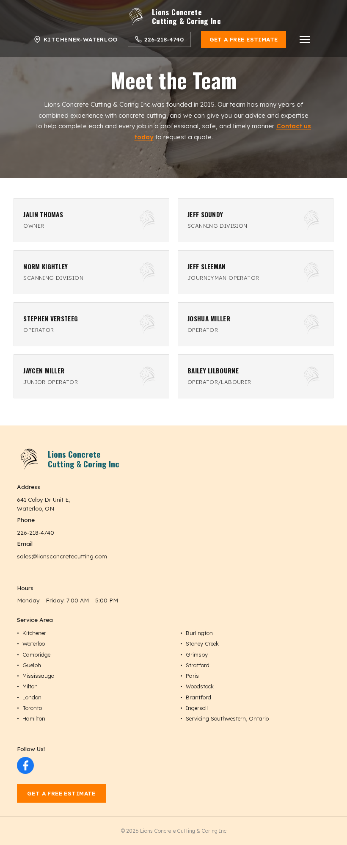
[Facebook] (25, 765)
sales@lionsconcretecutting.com (62, 556)
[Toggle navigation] (304, 39)
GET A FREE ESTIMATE (243, 39)
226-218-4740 (35, 532)
